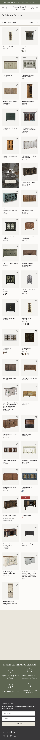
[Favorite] (16, 29)
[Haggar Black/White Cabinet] (10, 226)
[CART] (37, 8)
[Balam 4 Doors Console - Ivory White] (10, 91)
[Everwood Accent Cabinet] (29, 337)
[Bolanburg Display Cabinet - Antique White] (10, 591)
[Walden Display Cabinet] (10, 145)
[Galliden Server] (29, 504)
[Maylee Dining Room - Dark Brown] (10, 504)
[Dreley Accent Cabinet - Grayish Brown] (29, 172)
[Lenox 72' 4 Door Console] (10, 252)
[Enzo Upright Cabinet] (10, 36)
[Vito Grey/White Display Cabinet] (29, 279)
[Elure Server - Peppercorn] (29, 533)
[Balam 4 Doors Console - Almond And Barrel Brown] (29, 198)
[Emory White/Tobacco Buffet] (10, 450)
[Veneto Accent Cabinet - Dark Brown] (29, 226)
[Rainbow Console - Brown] (29, 367)
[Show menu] (3, 8)
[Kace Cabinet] (29, 36)
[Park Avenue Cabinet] (10, 279)
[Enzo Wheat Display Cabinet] (29, 91)
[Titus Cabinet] (10, 337)
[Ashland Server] (10, 64)
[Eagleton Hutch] (29, 423)
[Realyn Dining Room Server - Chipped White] (10, 561)
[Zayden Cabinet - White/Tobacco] (29, 307)
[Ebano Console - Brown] (10, 367)
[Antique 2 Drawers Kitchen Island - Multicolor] (10, 533)
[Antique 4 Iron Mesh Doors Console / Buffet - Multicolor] (29, 117)
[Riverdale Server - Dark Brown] (10, 423)
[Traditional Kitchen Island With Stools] (29, 450)
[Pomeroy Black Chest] (10, 307)
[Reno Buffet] (29, 392)
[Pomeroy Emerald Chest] (10, 117)
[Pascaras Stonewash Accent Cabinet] (29, 64)
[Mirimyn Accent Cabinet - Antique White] (29, 145)
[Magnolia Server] (29, 476)
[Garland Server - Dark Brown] (10, 476)
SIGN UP (19, 724)
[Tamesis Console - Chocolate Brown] (29, 252)
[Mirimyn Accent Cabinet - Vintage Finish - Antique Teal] (10, 198)
